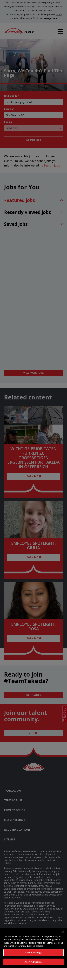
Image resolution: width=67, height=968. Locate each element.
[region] (33, 947)
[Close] (63, 931)
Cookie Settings (33, 952)
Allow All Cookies (33, 961)
